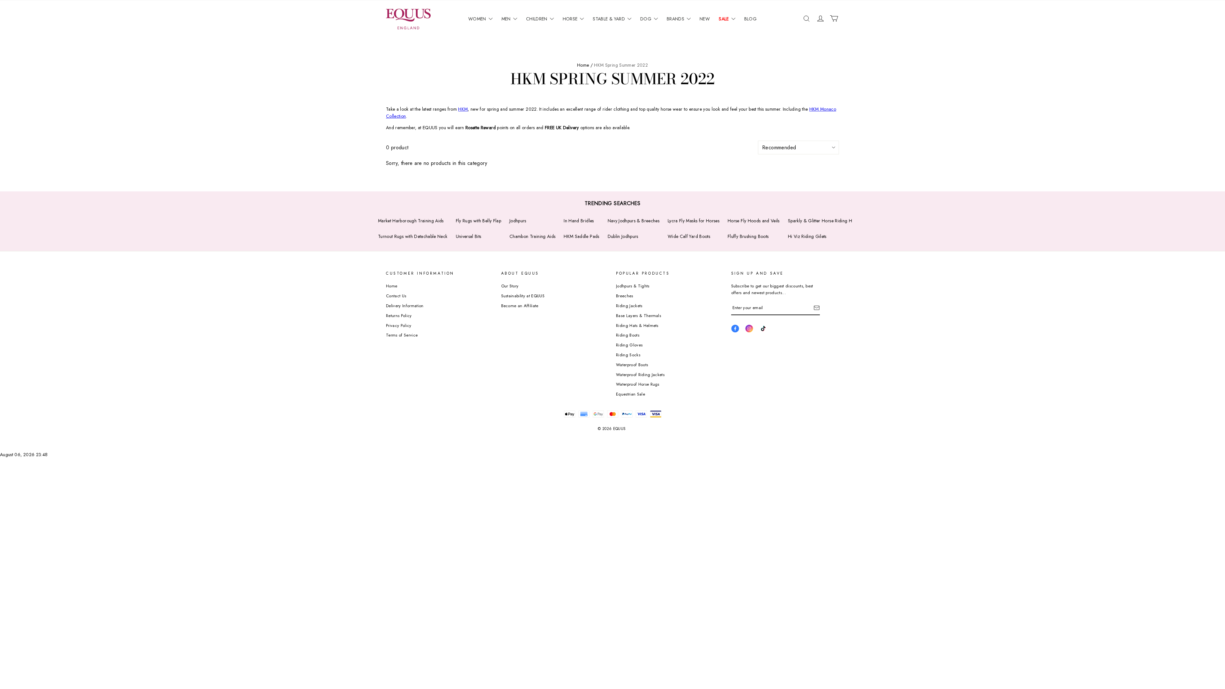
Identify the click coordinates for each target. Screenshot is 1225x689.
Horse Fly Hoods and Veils (754, 221)
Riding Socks (628, 355)
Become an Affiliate (519, 306)
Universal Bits (468, 236)
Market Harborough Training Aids (411, 221)
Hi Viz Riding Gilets (807, 236)
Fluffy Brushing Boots (748, 236)
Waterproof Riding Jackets (640, 375)
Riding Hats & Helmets (637, 325)
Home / (585, 65)
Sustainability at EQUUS (523, 296)
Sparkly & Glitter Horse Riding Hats (822, 221)
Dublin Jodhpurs (623, 236)
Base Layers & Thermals (638, 316)
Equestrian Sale (630, 394)
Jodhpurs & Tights (633, 286)
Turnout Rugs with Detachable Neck (413, 236)
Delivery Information (405, 306)
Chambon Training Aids (532, 236)
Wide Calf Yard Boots (689, 236)
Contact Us (396, 296)
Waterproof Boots (632, 365)
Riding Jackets (629, 306)
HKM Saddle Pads (581, 236)
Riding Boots (627, 335)
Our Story (510, 286)
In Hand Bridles (579, 221)
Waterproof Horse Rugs (637, 384)
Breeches (624, 296)
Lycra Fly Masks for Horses (693, 221)
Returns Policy (399, 316)
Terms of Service (402, 335)
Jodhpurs (517, 221)
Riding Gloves (629, 345)
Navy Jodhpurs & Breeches (633, 221)
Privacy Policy (399, 325)
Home (391, 286)
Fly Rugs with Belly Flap (478, 221)
